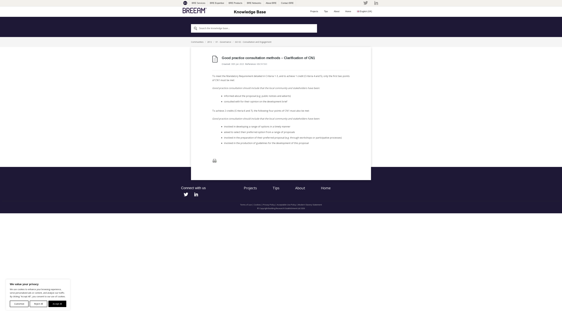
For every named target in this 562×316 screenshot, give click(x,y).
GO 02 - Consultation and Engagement (253, 42)
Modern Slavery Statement (310, 204)
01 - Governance (223, 42)
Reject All (38, 303)
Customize (19, 303)
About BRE (271, 3)
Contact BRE (287, 3)
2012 (209, 42)
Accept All (57, 303)
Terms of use (246, 204)
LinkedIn (376, 3)
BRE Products (235, 3)
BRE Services (198, 3)
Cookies (257, 204)
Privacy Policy (269, 204)
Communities (197, 42)
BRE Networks (254, 3)
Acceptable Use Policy (286, 204)
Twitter (365, 3)
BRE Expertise (217, 3)
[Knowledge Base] (225, 10)
